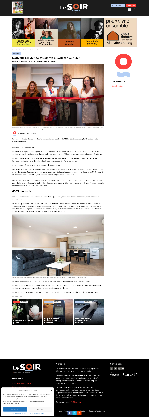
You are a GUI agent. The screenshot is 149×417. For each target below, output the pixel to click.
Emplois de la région (20, 387)
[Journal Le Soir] (74, 7)
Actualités (15, 50)
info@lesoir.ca (117, 86)
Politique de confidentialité (19, 413)
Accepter (15, 409)
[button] (51, 390)
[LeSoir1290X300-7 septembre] (74, 32)
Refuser (40, 409)
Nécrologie (118, 5)
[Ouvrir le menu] (129, 9)
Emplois (131, 5)
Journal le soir (24, 133)
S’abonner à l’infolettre (21, 383)
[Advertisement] (58, 340)
